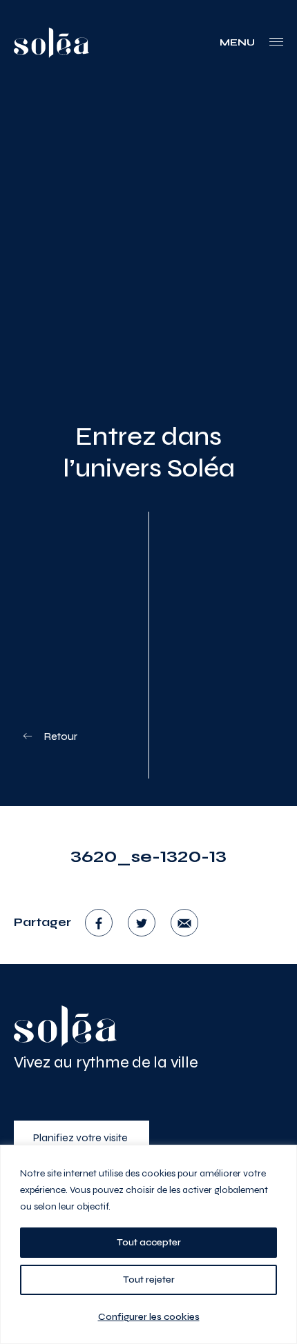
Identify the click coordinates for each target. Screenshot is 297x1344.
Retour (59, 736)
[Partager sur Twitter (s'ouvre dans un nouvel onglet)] (141, 922)
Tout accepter (149, 1242)
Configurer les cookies (149, 1317)
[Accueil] (65, 1026)
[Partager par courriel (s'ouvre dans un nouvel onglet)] (184, 922)
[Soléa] (52, 43)
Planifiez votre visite (81, 1137)
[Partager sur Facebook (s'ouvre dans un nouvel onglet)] (99, 922)
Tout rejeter (149, 1279)
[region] (148, 1244)
